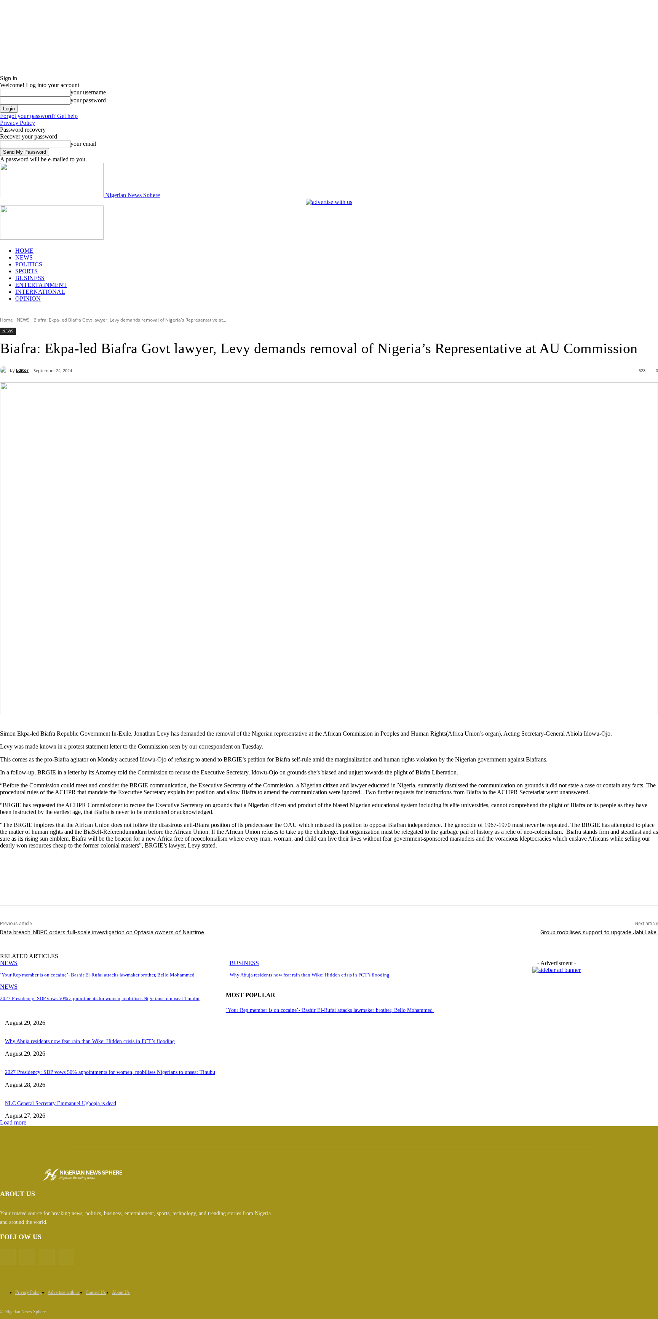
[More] (177, 886)
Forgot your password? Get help (39, 116)
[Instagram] (46, 1257)
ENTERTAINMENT (41, 285)
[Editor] (5, 370)
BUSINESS (30, 278)
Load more (13, 1122)
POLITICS (28, 264)
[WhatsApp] (149, 886)
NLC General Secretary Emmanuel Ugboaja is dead (60, 1103)
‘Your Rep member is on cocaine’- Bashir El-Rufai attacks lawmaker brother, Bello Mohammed (98, 975)
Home (6, 320)
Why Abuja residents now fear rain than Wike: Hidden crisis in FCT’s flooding (310, 975)
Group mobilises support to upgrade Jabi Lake (599, 932)
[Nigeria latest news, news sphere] (82, 1175)
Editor (22, 370)
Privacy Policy (17, 122)
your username (88, 92)
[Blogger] (8, 1257)
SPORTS (26, 271)
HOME (24, 250)
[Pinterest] (122, 886)
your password (88, 100)
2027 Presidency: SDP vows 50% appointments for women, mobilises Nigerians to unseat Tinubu (100, 998)
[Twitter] (94, 886)
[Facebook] (67, 886)
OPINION (28, 298)
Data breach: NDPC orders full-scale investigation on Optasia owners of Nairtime (102, 932)
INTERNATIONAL (40, 291)
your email (83, 143)
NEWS (24, 257)
